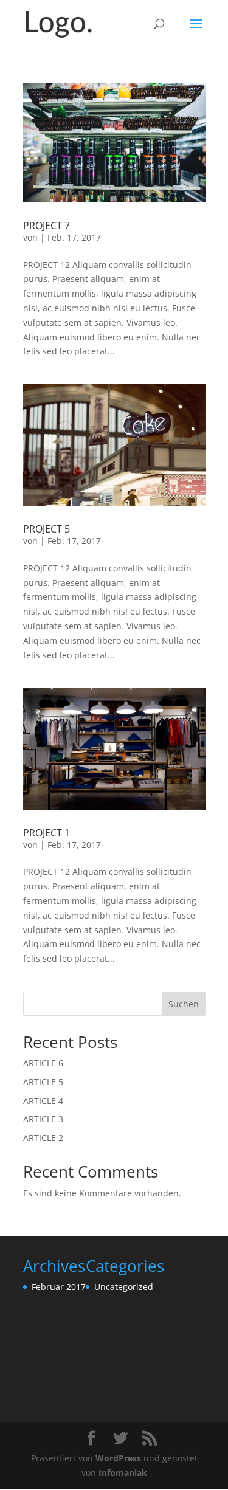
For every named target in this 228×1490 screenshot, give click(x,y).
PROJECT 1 (46, 833)
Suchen (183, 1004)
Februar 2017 (59, 1286)
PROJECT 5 (46, 529)
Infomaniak (122, 1472)
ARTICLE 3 (43, 1119)
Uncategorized (123, 1286)
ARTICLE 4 (43, 1100)
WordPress (118, 1458)
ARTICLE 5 (43, 1082)
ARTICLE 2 (43, 1137)
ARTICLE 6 (43, 1063)
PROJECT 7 (46, 225)
